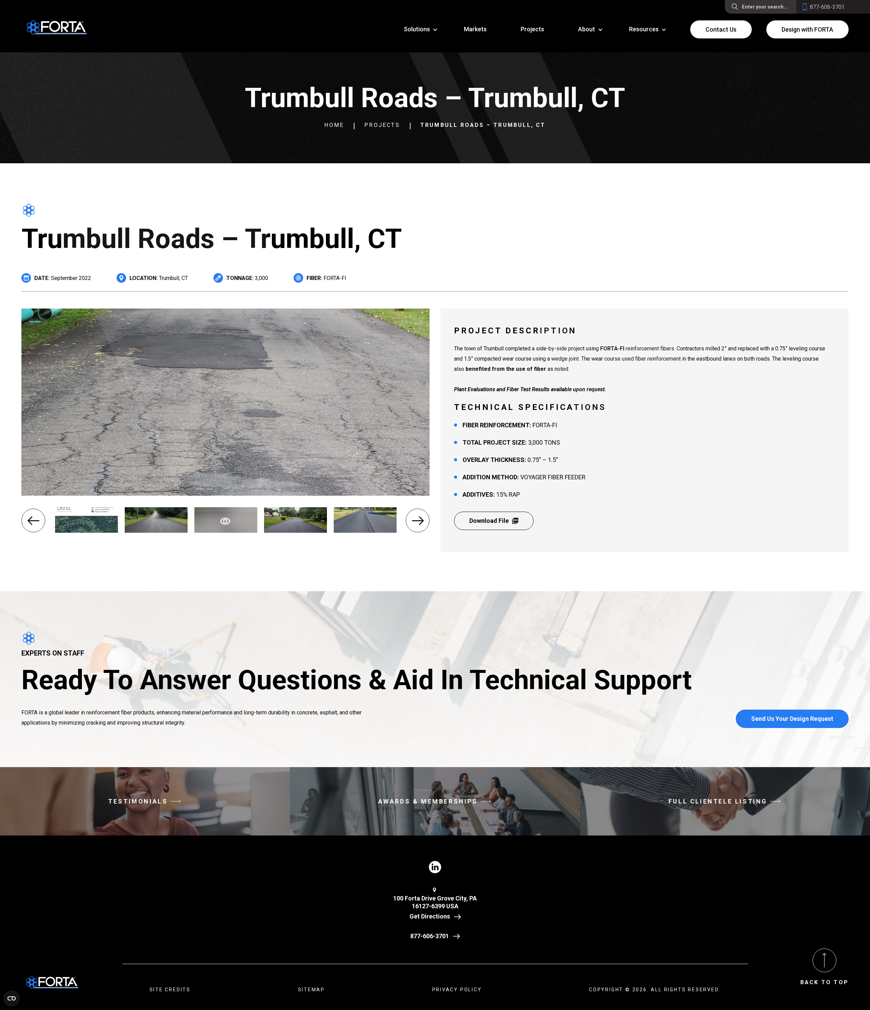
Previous (33, 520)
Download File (489, 520)
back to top (824, 982)
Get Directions (430, 916)
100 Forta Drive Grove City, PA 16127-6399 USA (435, 902)
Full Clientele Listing (717, 801)
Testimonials (138, 801)
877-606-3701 (429, 936)
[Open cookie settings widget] (11, 998)
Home (334, 125)
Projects (382, 125)
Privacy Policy (457, 989)
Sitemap (311, 989)
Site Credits (170, 989)
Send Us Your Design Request (792, 718)
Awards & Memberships (428, 801)
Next (418, 520)
